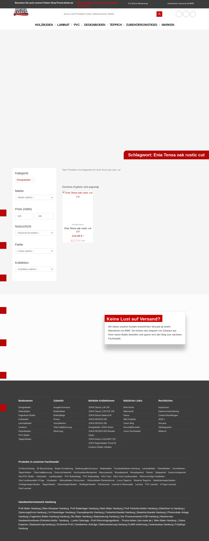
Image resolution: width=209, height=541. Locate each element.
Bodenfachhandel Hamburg (151, 512)
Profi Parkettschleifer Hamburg (140, 508)
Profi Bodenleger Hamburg (84, 508)
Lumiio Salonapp (80, 520)
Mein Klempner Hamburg (56, 508)
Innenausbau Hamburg (161, 524)
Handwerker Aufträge (86, 524)
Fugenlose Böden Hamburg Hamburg (50, 516)
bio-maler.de (144, 520)
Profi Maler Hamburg (29, 508)
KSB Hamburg (151, 516)
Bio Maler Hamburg (81, 516)
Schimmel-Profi (65, 524)
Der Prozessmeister (131, 516)
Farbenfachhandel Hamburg (121, 512)
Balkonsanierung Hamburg (113, 524)
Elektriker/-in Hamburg (171, 508)
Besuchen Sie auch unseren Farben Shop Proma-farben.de (44, 3)
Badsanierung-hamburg (42, 524)
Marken (168, 25)
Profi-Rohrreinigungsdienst (105, 520)
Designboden (94, 25)
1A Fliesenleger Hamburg (62, 512)
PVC (77, 25)
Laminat (63, 25)
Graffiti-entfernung (137, 524)
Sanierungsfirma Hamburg (32, 512)
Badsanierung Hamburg (106, 516)
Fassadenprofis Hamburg (90, 512)
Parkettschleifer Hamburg (55, 520)
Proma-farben (129, 520)
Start (64, 170)
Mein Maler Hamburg (111, 508)
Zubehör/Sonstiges (141, 25)
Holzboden (44, 25)
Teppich (116, 25)
